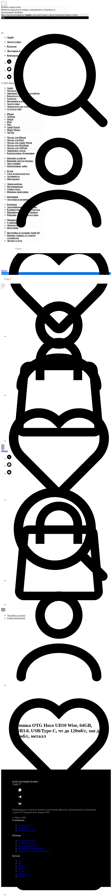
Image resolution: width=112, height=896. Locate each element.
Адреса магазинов (16, 618)
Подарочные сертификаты (31, 848)
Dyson (21, 876)
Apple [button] (10, 37)
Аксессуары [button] (14, 41)
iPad (20, 863)
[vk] (20, 804)
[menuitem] (10, 88)
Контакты (13, 55)
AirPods (22, 871)
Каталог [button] (12, 46)
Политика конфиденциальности (34, 851)
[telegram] (20, 798)
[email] (9, 78)
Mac (20, 861)
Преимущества (25, 825)
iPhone (21, 866)
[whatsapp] (9, 70)
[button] (59, 76)
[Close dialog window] (4, 3)
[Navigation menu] (2, 446)
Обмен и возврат (26, 843)
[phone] (9, 63)
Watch (21, 868)
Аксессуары (24, 874)
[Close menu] (2, 32)
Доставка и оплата (18, 50)
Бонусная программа (28, 845)
